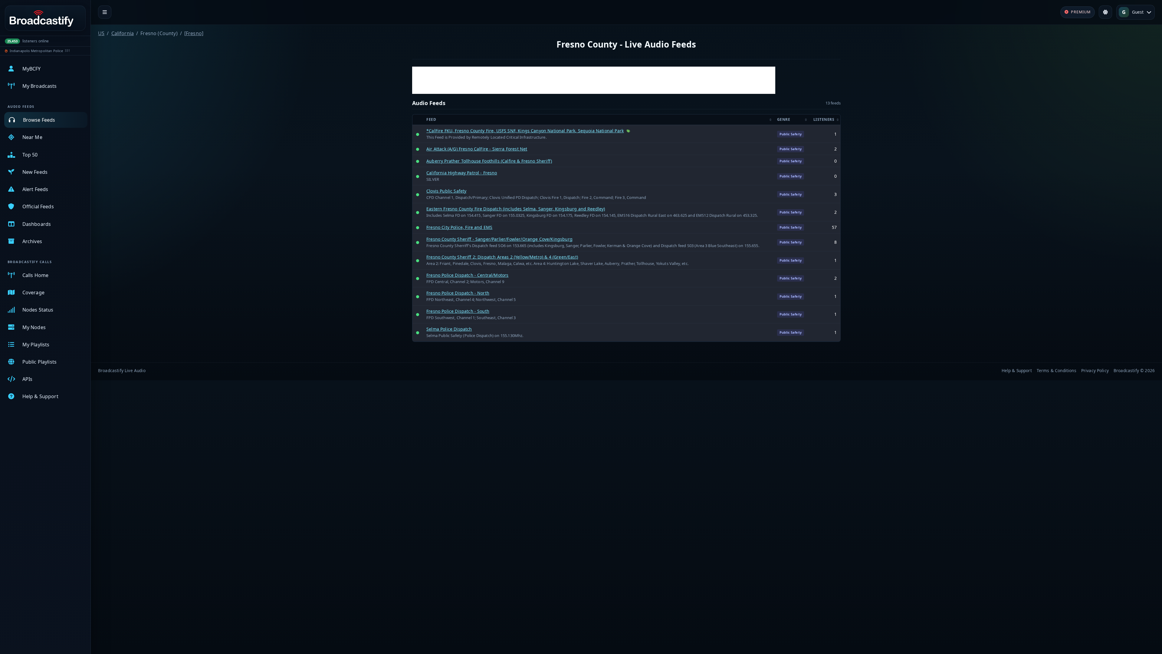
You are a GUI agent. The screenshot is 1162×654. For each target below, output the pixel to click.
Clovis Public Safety (446, 191)
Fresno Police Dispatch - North (457, 293)
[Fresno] (193, 33)
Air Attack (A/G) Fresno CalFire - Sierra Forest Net (476, 149)
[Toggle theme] (1105, 12)
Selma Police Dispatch (449, 329)
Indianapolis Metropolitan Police (36, 50)
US (101, 33)
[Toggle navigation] (104, 12)
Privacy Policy (1095, 370)
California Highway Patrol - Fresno (461, 173)
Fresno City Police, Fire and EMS (459, 227)
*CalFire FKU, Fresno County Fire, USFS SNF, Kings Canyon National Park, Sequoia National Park (525, 131)
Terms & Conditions (1056, 370)
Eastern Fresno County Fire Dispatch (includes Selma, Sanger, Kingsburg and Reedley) (515, 209)
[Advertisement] (593, 80)
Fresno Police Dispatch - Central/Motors (467, 275)
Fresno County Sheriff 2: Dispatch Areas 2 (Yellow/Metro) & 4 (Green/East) (502, 257)
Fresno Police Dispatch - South (457, 311)
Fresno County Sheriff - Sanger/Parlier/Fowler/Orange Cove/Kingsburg (499, 239)
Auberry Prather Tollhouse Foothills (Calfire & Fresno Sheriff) (489, 161)
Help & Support (1017, 370)
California (122, 33)
